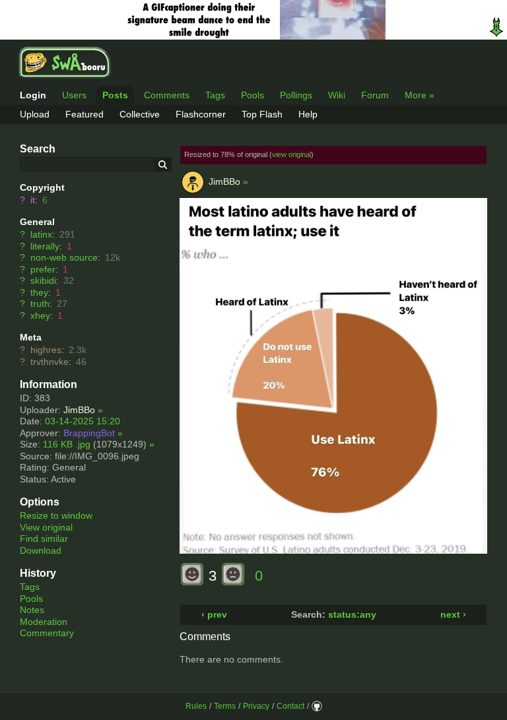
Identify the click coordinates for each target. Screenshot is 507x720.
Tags (215, 95)
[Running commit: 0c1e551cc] (317, 706)
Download (40, 550)
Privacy (256, 706)
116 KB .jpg (66, 444)
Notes (32, 610)
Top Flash (262, 114)
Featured (84, 114)
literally (44, 246)
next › (453, 614)
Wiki (336, 95)
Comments (166, 95)
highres (45, 349)
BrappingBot (89, 433)
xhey (40, 315)
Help (308, 114)
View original (46, 527)
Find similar (44, 538)
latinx (41, 234)
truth (40, 303)
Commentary (47, 633)
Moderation (43, 621)
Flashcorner (201, 114)
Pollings (296, 95)
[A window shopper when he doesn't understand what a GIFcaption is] (253, 20)
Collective (139, 114)
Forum (375, 95)
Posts (115, 95)
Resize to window (56, 515)
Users (74, 95)
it (32, 200)
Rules (196, 706)
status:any (352, 614)
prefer (42, 269)
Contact (290, 706)
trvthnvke (49, 361)
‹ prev (214, 614)
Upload (35, 114)
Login (33, 95)
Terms (225, 706)
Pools (252, 95)
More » (419, 95)
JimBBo (79, 410)
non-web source (64, 257)
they (39, 292)
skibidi (43, 280)
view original (291, 154)
